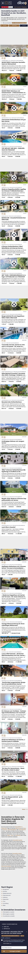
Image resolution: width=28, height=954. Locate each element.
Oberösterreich (7, 895)
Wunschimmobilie (6, 866)
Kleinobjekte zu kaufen (8, 912)
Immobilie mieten (17, 853)
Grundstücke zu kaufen (9, 916)
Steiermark (5, 899)
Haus (24, 828)
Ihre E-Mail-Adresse (5, 945)
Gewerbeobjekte (12, 829)
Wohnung (18, 828)
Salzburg (5, 897)
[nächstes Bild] (26, 50)
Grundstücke (22, 829)
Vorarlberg (5, 903)
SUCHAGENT (4, 25)
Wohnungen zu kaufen (8, 914)
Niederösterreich (7, 893)
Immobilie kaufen (17, 840)
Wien (4, 905)
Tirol (4, 901)
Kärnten (5, 891)
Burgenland (6, 889)
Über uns (6, 926)
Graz (12, 835)
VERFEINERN (24, 25)
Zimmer (5, 829)
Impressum (7, 928)
